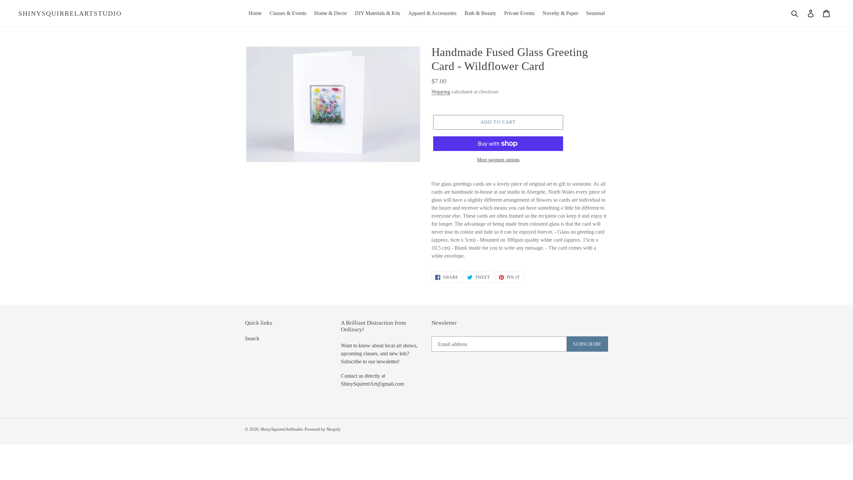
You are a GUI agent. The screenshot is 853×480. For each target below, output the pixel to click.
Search (252, 338)
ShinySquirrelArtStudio (70, 13)
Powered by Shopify (323, 429)
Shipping (440, 91)
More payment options (498, 159)
